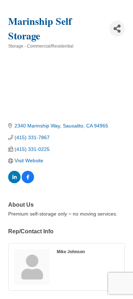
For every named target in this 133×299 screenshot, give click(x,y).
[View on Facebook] (28, 181)
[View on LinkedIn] (14, 181)
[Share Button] (117, 29)
